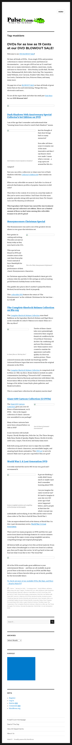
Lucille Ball (10, 600)
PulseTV (9, 739)
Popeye (49, 600)
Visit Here (48, 96)
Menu (60, 12)
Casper (22, 590)
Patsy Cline (42, 600)
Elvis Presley (25, 594)
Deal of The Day (13, 724)
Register (12, 698)
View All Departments (15, 729)
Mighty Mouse (18, 600)
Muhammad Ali (27, 600)
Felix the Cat (41, 594)
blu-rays (16, 590)
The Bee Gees (42, 602)
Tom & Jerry (16, 606)
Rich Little (20, 602)
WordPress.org (14, 708)
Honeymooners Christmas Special (26, 221)
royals (25, 602)
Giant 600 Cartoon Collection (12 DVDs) (29, 399)
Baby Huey (10, 590)
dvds (19, 594)
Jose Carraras (42, 598)
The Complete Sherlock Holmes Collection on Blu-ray (30, 309)
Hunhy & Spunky (23, 598)
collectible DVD (17, 295)
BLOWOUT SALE (28, 85)
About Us (10, 733)
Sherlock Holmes (32, 602)
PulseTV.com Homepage (16, 720)
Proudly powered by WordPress (24, 739)
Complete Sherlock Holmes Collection (25, 315)
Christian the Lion (30, 590)
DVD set (39, 451)
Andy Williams (42, 588)
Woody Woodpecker (27, 606)
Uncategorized (31, 588)
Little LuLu (49, 598)
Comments (14, 706)
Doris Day (44, 592)
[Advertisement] (22, 669)
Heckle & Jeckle (36, 596)
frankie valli (48, 594)
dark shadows (40, 590)
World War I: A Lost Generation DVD (27, 461)
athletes (49, 588)
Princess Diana (11, 602)
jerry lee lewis (33, 598)
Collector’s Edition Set (30, 175)
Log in (11, 701)
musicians (36, 600)
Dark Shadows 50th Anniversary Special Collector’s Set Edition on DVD (29, 116)
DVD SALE (26, 54)
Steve (12, 588)
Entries (13, 703)
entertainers (33, 594)
